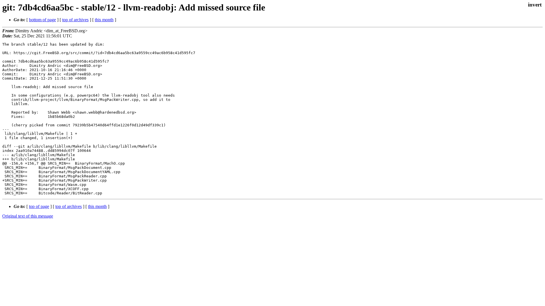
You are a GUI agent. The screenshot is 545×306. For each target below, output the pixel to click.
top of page (39, 206)
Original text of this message (27, 216)
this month (104, 19)
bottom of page (42, 19)
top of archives (75, 19)
